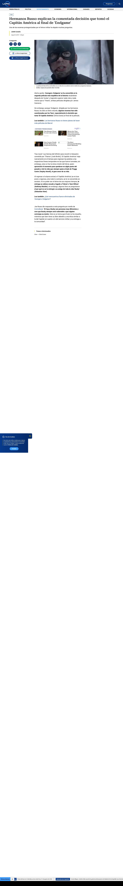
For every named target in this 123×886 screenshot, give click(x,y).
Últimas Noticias (5, 879)
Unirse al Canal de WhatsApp (21, 48)
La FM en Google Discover (21, 58)
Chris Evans (42, 234)
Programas (109, 4)
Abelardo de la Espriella (36, 879)
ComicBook (38, 209)
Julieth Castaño (16, 32)
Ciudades (86, 9)
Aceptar (14, 449)
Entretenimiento (43, 9)
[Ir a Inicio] (6, 3)
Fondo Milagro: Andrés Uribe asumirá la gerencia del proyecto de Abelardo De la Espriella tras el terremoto (71, 879)
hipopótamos (106, 879)
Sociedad (110, 9)
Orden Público (14, 9)
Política (28, 9)
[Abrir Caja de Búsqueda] (119, 4)
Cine (35, 234)
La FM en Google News (21, 53)
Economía (57, 9)
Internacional (72, 9)
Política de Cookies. (13, 445)
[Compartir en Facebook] (11, 44)
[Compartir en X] (15, 44)
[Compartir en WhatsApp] (19, 44)
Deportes (98, 9)
